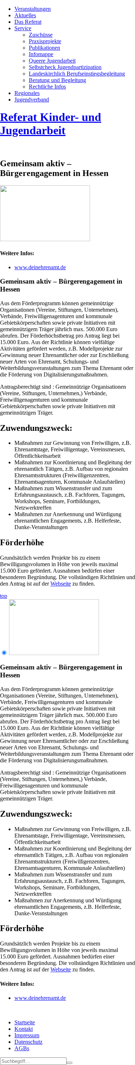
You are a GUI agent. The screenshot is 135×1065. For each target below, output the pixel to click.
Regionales (27, 93)
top (3, 596)
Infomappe (41, 54)
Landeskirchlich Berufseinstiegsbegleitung (77, 74)
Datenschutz (28, 1042)
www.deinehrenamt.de (40, 267)
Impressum (26, 1035)
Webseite (60, 584)
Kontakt (23, 1029)
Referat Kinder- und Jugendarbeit (50, 123)
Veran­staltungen (32, 9)
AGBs (21, 1048)
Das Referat (27, 22)
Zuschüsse (41, 35)
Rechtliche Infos (47, 87)
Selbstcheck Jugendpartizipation (65, 67)
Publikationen (44, 48)
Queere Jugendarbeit (52, 61)
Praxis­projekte (45, 41)
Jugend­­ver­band (31, 99)
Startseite (24, 1022)
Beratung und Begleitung (57, 80)
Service (22, 28)
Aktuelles (25, 15)
